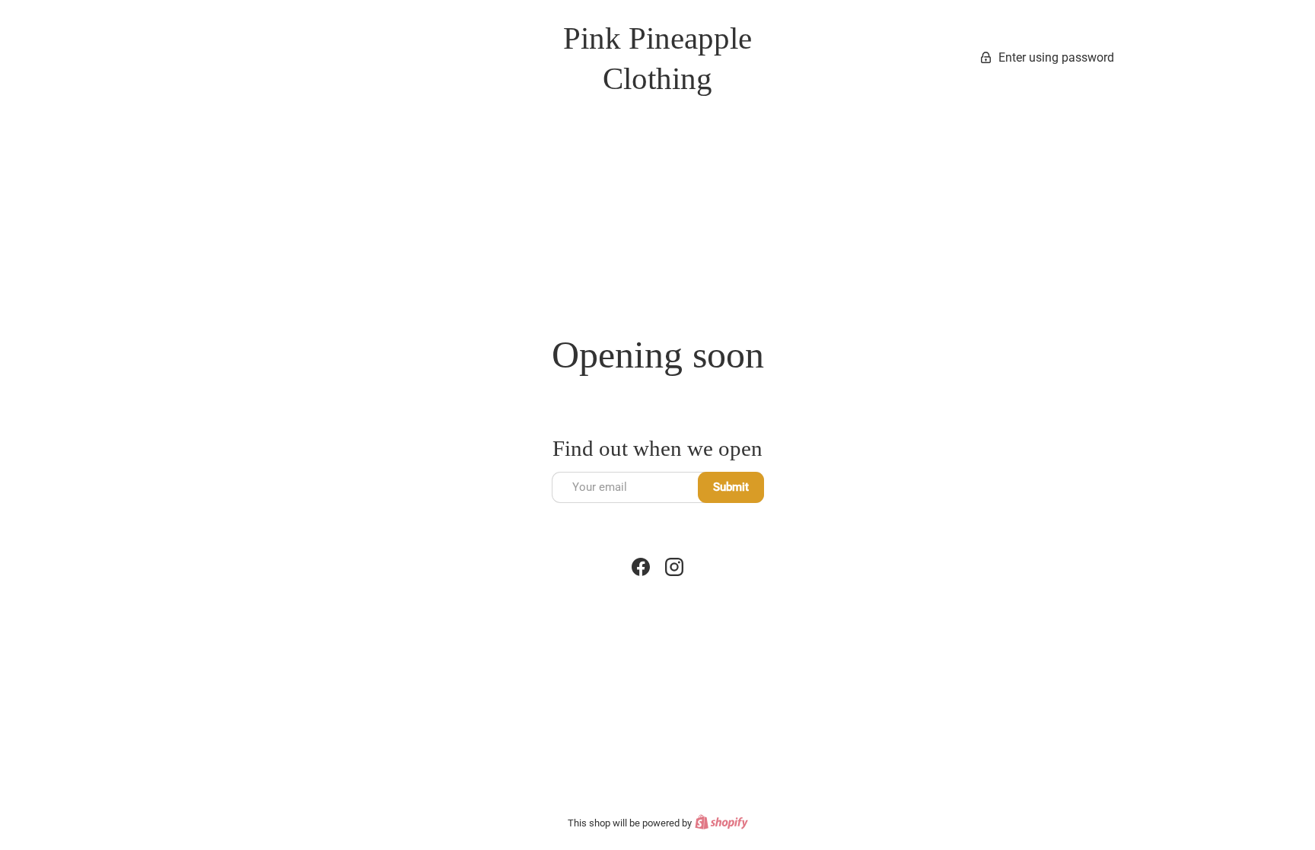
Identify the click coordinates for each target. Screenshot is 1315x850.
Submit (731, 487)
